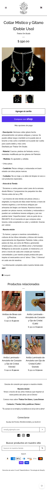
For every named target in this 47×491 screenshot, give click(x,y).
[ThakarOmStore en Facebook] (18, 436)
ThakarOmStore (24, 470)
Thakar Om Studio (23, 34)
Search (23, 454)
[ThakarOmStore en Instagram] (23, 436)
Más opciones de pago (24, 125)
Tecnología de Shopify (37, 470)
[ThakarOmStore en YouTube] (28, 436)
